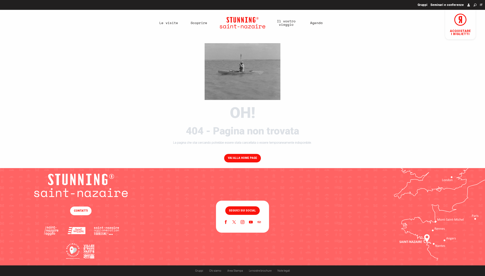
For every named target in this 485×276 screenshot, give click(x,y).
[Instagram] (242, 222)
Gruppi (199, 270)
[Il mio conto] (468, 5)
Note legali (284, 270)
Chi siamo (215, 270)
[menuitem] (168, 22)
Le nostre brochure (260, 270)
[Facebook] (226, 222)
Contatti (81, 210)
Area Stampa (235, 270)
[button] (475, 5)
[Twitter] (234, 222)
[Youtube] (251, 222)
